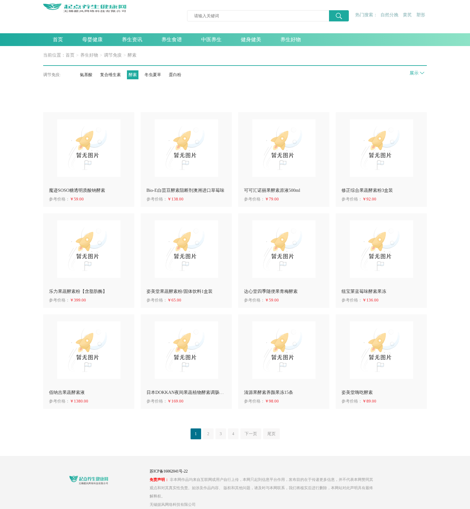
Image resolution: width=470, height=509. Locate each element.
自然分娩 (389, 14)
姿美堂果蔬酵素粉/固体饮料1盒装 (179, 291)
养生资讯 (132, 39)
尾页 (271, 433)
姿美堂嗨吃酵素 (357, 392)
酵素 (132, 55)
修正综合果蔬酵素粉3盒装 (367, 190)
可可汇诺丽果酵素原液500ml (272, 190)
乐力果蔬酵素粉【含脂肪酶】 (78, 291)
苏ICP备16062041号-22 (169, 471)
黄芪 (407, 14)
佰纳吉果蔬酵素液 (67, 392)
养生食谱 (171, 39)
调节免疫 (113, 55)
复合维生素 (110, 74)
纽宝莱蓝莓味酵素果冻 (363, 291)
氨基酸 (86, 74)
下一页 (251, 433)
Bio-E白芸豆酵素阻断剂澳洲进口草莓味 (185, 190)
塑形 (420, 14)
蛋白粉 (175, 74)
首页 (58, 39)
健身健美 (251, 39)
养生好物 (290, 39)
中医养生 (211, 39)
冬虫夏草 (153, 74)
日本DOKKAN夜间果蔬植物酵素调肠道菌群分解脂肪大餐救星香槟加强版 (186, 392)
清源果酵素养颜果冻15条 (268, 392)
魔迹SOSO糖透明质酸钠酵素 (77, 190)
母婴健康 (92, 39)
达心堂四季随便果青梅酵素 (271, 291)
